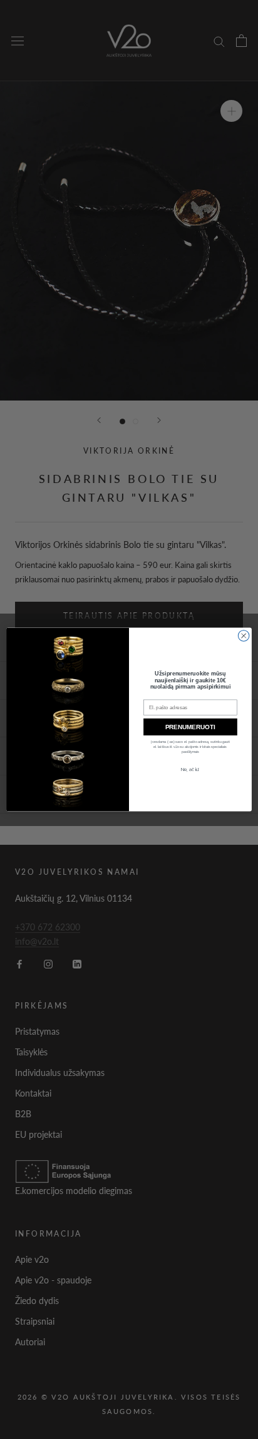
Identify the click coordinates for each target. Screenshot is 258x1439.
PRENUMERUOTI (190, 727)
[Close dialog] (243, 635)
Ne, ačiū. (190, 769)
